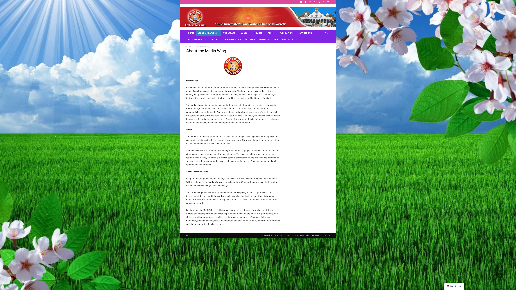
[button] (326, 33)
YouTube (214, 39)
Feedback (315, 235)
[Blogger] (301, 2)
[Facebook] (306, 2)
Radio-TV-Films (196, 39)
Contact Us (288, 39)
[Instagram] (314, 2)
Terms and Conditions (282, 235)
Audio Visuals (232, 39)
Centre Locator (267, 39)
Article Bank (306, 33)
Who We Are (229, 33)
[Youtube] (328, 2)
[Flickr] (310, 2)
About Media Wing (207, 33)
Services (257, 33)
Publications (286, 33)
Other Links (304, 235)
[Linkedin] (319, 2)
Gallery (249, 39)
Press (271, 33)
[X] (323, 2)
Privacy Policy (266, 235)
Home (191, 33)
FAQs (296, 235)
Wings (244, 33)
